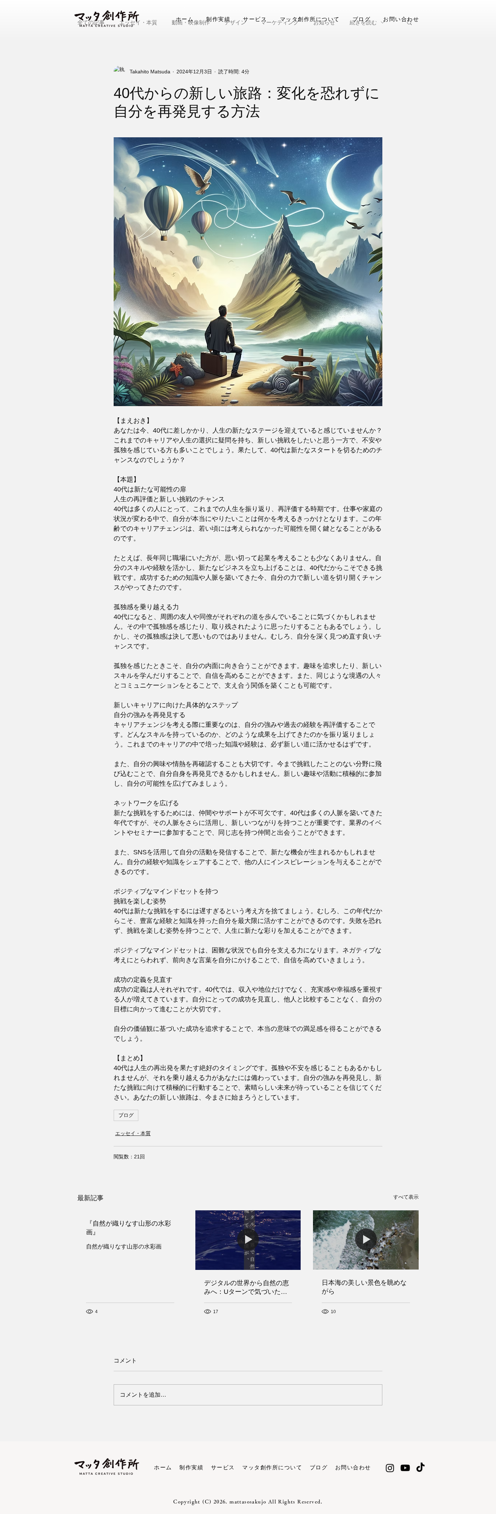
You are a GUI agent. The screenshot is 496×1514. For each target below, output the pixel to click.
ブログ (126, 1115)
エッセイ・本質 (133, 1133)
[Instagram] (390, 1467)
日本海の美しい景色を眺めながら (364, 1287)
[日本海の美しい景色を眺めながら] (366, 1240)
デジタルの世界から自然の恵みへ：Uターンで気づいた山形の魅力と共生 (246, 1287)
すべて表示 (406, 1197)
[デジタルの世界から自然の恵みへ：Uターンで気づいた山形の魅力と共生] (248, 1240)
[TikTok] (420, 1467)
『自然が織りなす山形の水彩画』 (128, 1228)
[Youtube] (405, 1467)
